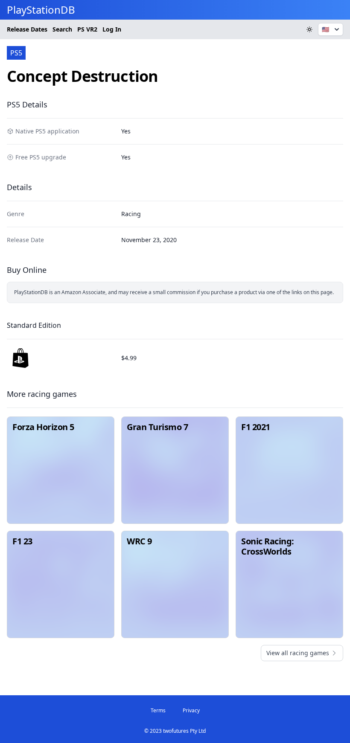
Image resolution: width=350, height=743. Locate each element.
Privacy (191, 710)
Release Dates (27, 29)
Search (62, 29)
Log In (111, 29)
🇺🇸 (325, 29)
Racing (131, 214)
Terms (158, 710)
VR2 (87, 29)
